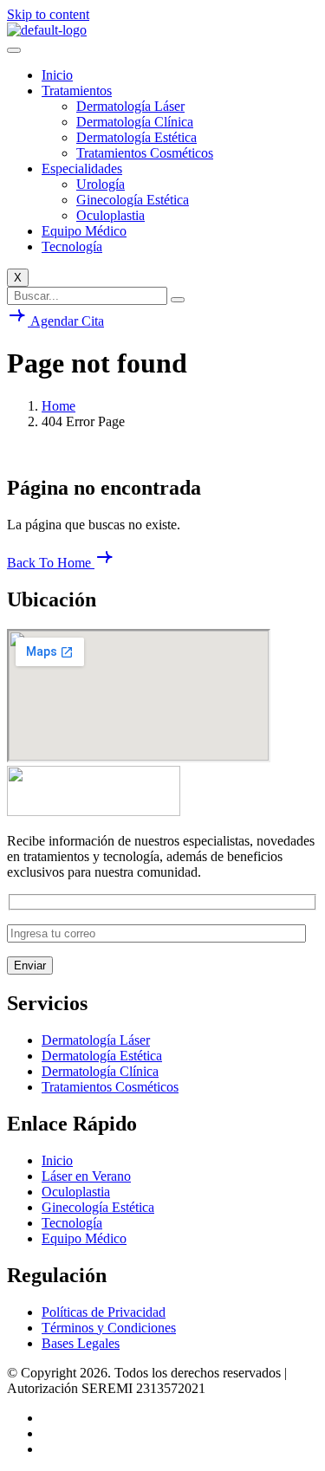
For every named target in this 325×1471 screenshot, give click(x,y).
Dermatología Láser (130, 106)
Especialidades (82, 168)
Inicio (57, 75)
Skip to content (48, 14)
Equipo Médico (84, 231)
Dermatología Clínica (134, 121)
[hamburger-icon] (14, 50)
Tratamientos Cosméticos (144, 153)
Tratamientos (77, 90)
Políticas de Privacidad (104, 1312)
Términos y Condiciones (109, 1327)
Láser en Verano (86, 1176)
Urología (100, 184)
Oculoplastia (110, 215)
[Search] (178, 299)
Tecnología (72, 246)
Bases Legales (81, 1343)
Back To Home (50, 562)
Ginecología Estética (132, 199)
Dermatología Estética (136, 137)
